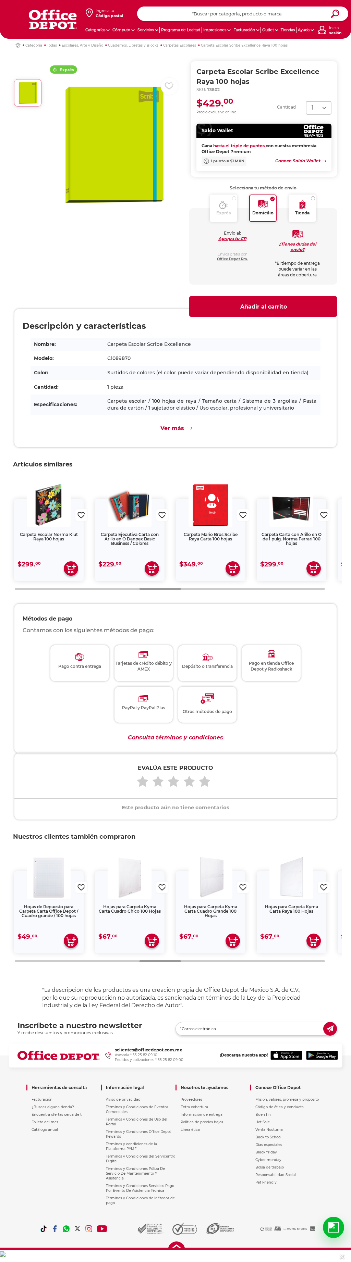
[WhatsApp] (66, 1228)
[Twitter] (77, 1228)
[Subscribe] (330, 1029)
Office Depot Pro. (232, 259)
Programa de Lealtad (180, 29)
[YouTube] (102, 1228)
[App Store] (286, 1055)
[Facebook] (55, 1228)
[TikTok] (43, 1228)
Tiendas (288, 29)
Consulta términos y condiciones (175, 737)
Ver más (172, 428)
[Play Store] (322, 1055)
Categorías (95, 29)
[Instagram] (89, 1228)
